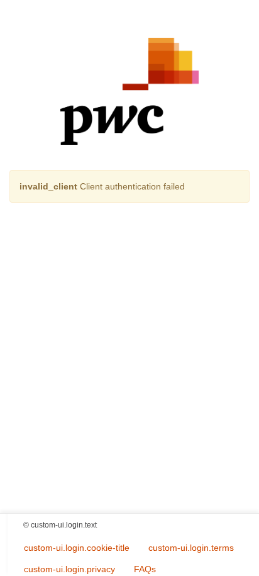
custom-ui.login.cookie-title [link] (77, 548)
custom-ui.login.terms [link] (191, 548)
